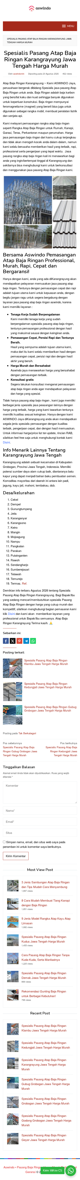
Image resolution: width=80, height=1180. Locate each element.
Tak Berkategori (27, 733)
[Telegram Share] (26, 641)
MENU (70, 26)
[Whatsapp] (33, 641)
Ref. (24, 583)
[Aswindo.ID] (40, 8)
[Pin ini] (19, 641)
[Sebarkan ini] (6, 641)
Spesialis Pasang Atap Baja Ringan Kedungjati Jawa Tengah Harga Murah (48, 685)
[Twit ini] (13, 641)
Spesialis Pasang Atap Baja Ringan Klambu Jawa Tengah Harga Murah (46, 662)
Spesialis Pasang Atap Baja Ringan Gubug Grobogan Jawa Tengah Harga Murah (50, 708)
